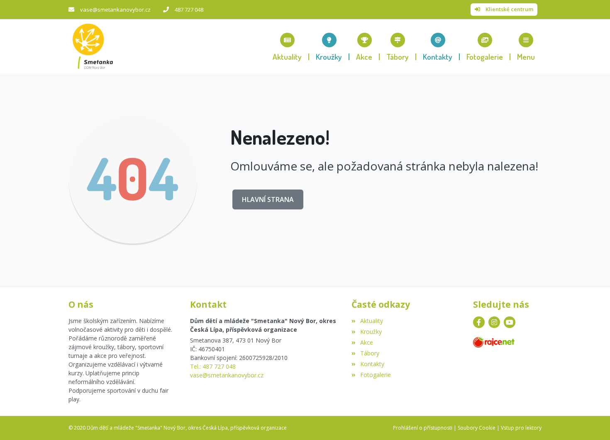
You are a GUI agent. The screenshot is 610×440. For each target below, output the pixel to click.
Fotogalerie (375, 375)
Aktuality (371, 321)
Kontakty (372, 364)
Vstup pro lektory (521, 427)
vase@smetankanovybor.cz (115, 9)
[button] (526, 46)
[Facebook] (479, 322)
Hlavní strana (268, 199)
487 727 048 (189, 9)
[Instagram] (494, 322)
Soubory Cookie (476, 427)
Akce (366, 342)
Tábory (369, 353)
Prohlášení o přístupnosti (422, 427)
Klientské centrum (509, 9)
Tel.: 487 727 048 (213, 366)
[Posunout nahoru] (591, 421)
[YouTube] (509, 322)
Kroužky (370, 331)
